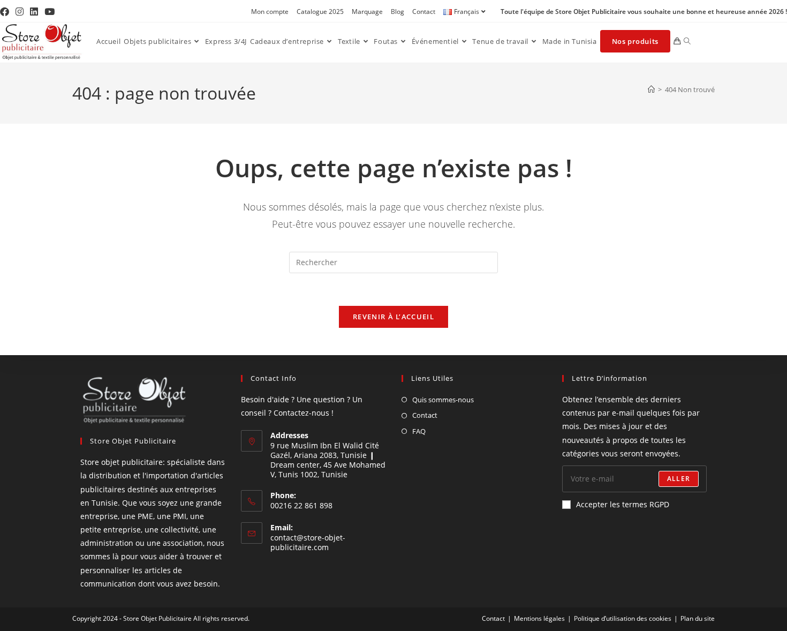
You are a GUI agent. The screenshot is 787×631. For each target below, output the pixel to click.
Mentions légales (539, 618)
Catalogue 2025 (320, 11)
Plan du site (697, 618)
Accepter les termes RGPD (622, 504)
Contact (423, 11)
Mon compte (270, 11)
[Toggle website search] (687, 41)
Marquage (367, 11)
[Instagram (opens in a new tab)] (19, 11)
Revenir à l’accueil (393, 316)
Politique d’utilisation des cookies (622, 618)
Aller (678, 478)
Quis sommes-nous (443, 399)
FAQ (419, 431)
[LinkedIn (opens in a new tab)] (34, 11)
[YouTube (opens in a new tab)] (49, 11)
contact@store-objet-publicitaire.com (307, 542)
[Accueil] (651, 89)
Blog (397, 11)
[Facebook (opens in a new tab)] (6, 11)
